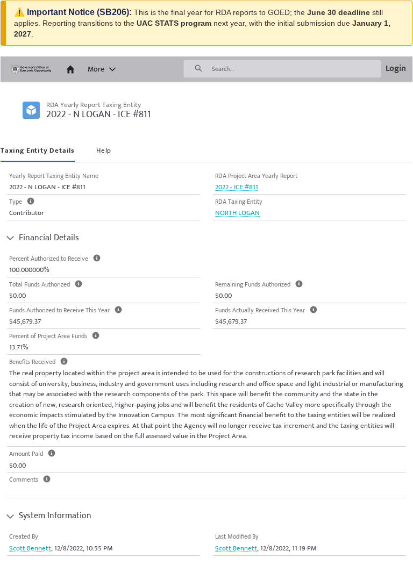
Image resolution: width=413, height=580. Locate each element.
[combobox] (296, 68)
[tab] (38, 151)
